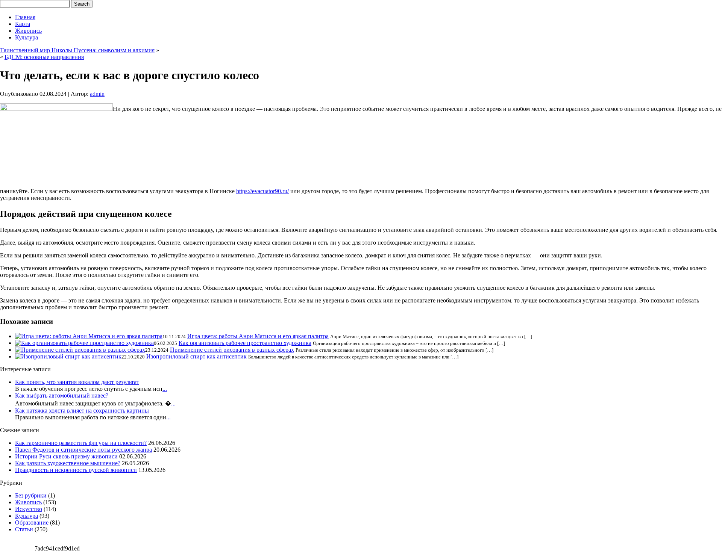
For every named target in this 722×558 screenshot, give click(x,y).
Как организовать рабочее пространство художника (245, 343)
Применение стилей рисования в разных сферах (232, 349)
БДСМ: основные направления (44, 57)
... (164, 389)
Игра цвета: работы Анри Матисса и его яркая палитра (258, 336)
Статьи (24, 529)
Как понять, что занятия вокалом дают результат (77, 382)
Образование (32, 522)
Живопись (28, 30)
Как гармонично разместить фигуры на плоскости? (81, 443)
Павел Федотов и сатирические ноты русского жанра (83, 449)
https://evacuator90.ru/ (262, 191)
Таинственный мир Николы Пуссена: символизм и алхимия (77, 50)
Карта (22, 24)
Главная (25, 17)
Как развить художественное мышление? (67, 463)
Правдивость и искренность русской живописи (76, 470)
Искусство (28, 509)
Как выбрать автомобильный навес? (61, 395)
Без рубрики (31, 495)
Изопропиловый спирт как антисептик (196, 356)
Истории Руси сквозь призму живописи (66, 456)
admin (97, 94)
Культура (26, 37)
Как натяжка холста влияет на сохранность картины (82, 410)
